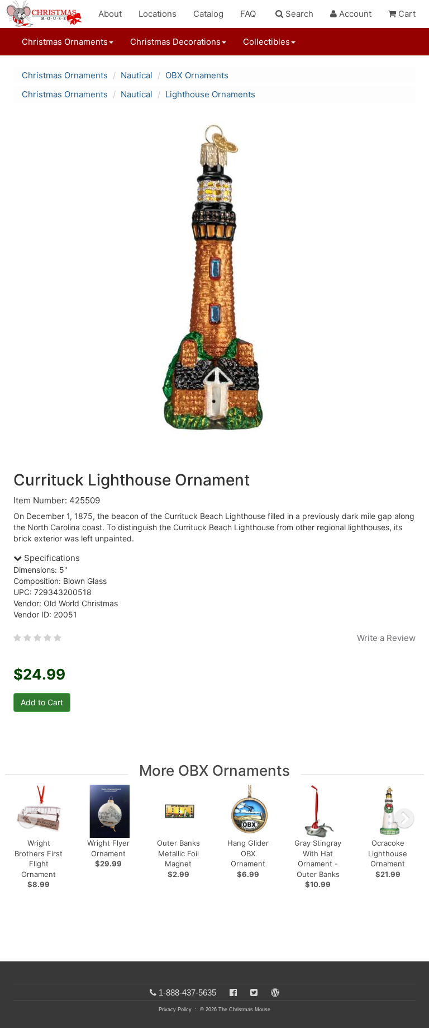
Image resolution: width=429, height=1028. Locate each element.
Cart (406, 13)
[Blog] (275, 992)
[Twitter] (254, 992)
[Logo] (47, 14)
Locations (158, 13)
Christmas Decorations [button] (175, 41)
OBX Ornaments (196, 75)
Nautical (136, 75)
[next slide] (404, 818)
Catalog (208, 13)
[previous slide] (28, 818)
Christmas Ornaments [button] (65, 41)
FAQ (248, 13)
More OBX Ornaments (214, 770)
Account (354, 13)
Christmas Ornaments (65, 75)
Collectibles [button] (266, 41)
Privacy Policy (175, 1009)
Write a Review (386, 638)
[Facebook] (233, 992)
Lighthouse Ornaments (210, 94)
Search (298, 13)
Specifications (51, 558)
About (110, 13)
